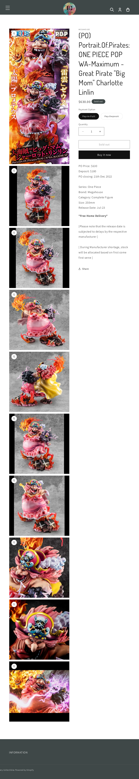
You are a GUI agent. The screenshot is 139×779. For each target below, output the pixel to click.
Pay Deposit (113, 117)
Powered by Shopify (24, 770)
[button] (8, 8)
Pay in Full (90, 117)
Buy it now (104, 154)
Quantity (83, 124)
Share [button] (85, 268)
